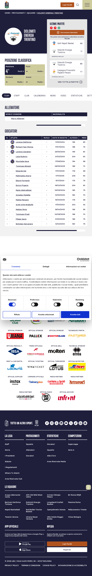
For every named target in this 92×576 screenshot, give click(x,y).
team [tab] (6, 95)
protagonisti (18, 13)
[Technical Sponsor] (77, 351)
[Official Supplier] (15, 382)
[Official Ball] (56, 351)
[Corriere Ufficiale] (35, 382)
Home (7, 13)
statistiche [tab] (76, 95)
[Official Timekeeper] (56, 367)
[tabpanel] (46, 168)
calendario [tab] (39, 95)
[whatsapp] (80, 423)
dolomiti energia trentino (50, 13)
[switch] (34, 304)
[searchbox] (46, 3)
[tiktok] (76, 423)
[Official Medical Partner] (15, 351)
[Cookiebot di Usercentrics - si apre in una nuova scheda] (78, 259)
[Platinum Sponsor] (35, 320)
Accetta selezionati (46, 314)
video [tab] (63, 95)
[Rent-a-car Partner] (15, 367)
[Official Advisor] (66, 397)
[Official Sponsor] (15, 336)
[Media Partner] (56, 382)
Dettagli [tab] (46, 267)
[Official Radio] (46, 397)
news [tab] (53, 95)
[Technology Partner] (77, 336)
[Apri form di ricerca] (77, 5)
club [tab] (26, 95)
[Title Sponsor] (15, 320)
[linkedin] (61, 423)
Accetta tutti (75, 314)
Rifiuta (17, 314)
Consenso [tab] (16, 267)
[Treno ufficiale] (35, 351)
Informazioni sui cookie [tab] (76, 267)
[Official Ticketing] (35, 367)
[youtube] (66, 423)
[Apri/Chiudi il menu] (87, 5)
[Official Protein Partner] (77, 320)
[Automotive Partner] (56, 320)
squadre (31, 13)
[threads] (56, 423)
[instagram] (52, 423)
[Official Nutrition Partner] (77, 367)
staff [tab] (17, 95)
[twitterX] (71, 423)
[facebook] (47, 423)
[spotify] (85, 423)
